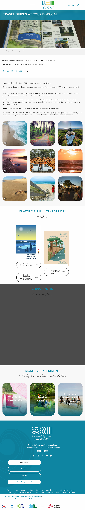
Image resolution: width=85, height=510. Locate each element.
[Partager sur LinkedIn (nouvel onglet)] (7, 71)
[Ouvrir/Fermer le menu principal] (35, 5)
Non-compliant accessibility (24, 499)
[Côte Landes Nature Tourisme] (48, 5)
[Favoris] (69, 5)
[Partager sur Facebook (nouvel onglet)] (3, 71)
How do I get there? (24, 482)
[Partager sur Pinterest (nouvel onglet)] (16, 71)
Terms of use (36, 496)
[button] (73, 5)
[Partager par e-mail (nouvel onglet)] (20, 71)
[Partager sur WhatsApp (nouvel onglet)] (12, 71)
